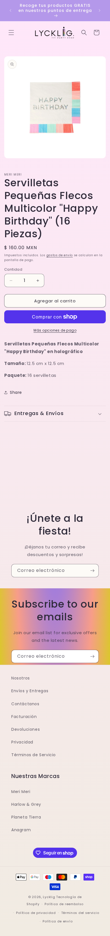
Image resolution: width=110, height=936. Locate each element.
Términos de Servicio (33, 755)
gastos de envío (60, 255)
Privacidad (22, 742)
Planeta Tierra (26, 817)
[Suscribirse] (92, 570)
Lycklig (49, 897)
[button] (11, 32)
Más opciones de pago (55, 330)
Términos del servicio (80, 913)
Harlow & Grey (26, 804)
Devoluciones (25, 729)
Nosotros (20, 678)
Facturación (24, 716)
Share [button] (16, 392)
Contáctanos (25, 704)
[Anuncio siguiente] (99, 10)
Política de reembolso (64, 904)
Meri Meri (20, 791)
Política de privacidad (36, 913)
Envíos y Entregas (29, 691)
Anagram (21, 830)
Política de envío (57, 921)
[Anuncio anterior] (10, 10)
